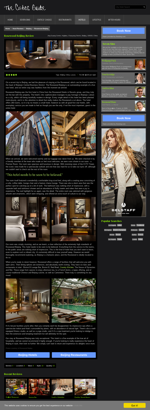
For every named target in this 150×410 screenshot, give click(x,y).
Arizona (112, 234)
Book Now (124, 30)
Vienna (133, 225)
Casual (141, 230)
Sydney (134, 234)
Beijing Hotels (27, 354)
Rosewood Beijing (41, 28)
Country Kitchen (67, 267)
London (134, 239)
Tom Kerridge (108, 74)
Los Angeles (112, 225)
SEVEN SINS (25, 19)
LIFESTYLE (96, 19)
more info (78, 405)
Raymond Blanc (109, 102)
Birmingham (108, 230)
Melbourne (134, 230)
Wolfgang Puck (109, 60)
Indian (140, 239)
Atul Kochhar (108, 88)
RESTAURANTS (65, 19)
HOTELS (82, 19)
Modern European (119, 230)
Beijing (29, 28)
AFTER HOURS (114, 19)
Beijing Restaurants (74, 354)
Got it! (134, 405)
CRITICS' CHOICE (44, 19)
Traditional (140, 225)
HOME (10, 19)
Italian (119, 225)
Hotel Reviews (18, 28)
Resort (118, 234)
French (140, 234)
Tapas (119, 239)
